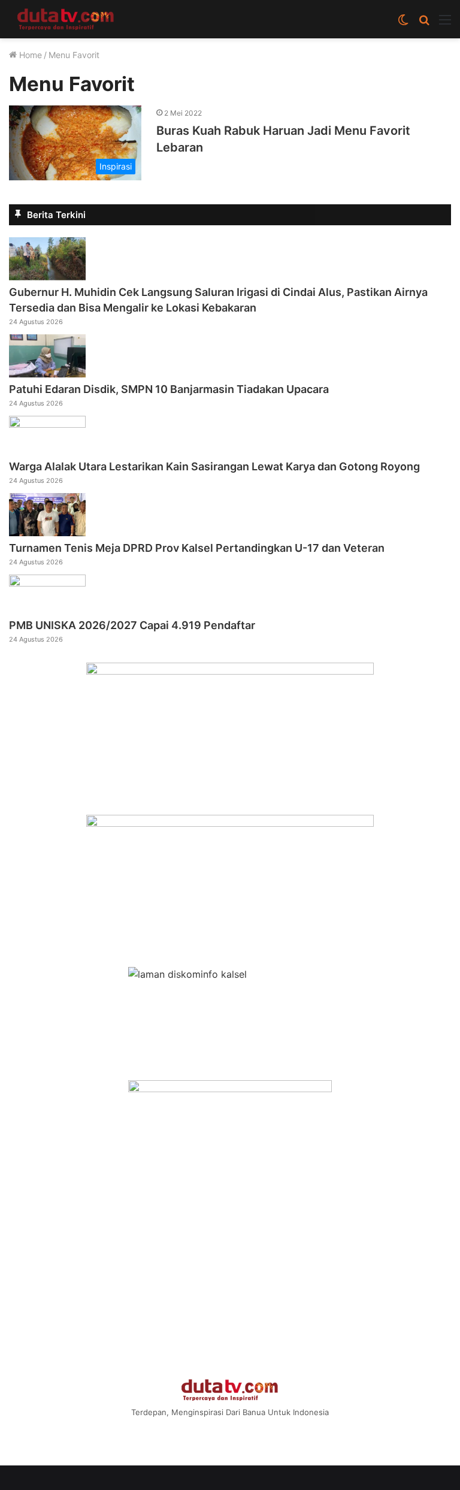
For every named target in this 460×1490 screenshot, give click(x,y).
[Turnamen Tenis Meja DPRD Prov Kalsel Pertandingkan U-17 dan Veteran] (47, 533)
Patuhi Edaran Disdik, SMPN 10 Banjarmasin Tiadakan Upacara (169, 389)
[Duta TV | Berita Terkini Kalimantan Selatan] (66, 19)
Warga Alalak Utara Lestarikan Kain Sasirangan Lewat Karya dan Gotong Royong (214, 466)
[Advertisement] (230, 1277)
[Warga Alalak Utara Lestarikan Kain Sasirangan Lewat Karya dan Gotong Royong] (47, 424)
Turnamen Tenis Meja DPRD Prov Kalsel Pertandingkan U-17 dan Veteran (197, 548)
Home (29, 55)
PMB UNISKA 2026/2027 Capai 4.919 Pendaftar (132, 625)
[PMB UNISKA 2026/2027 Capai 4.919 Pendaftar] (47, 583)
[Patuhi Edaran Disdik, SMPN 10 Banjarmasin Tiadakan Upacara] (47, 374)
